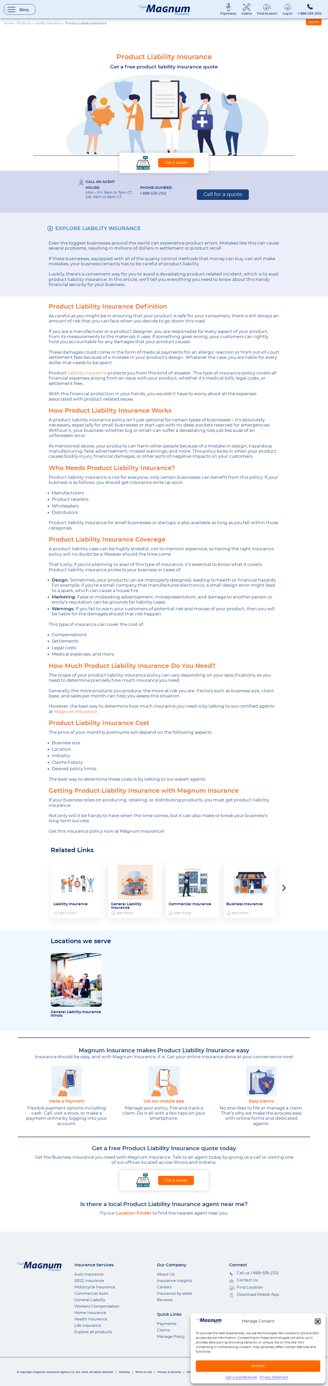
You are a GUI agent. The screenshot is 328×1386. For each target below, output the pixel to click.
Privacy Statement (274, 1377)
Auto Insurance (89, 1274)
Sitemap (124, 1372)
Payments (228, 13)
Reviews (164, 1300)
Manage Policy (171, 1337)
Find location (267, 13)
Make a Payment (67, 1101)
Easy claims (261, 1101)
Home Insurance (90, 1313)
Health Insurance (90, 1319)
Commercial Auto (91, 1294)
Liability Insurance (48, 23)
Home (9, 23)
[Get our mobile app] (163, 1081)
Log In (287, 13)
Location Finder (133, 1213)
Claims (246, 13)
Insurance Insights (174, 1281)
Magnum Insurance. (76, 711)
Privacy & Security (169, 1372)
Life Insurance (87, 1326)
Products (24, 23)
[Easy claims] (261, 1081)
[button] (317, 1321)
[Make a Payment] (67, 1081)
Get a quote (176, 163)
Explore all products (93, 1332)
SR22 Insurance (89, 1281)
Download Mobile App (258, 1295)
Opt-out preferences (241, 1377)
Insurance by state (174, 1294)
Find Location (250, 1287)
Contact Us (247, 1280)
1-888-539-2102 (310, 13)
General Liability (89, 1300)
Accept (258, 1366)
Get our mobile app (164, 1101)
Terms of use (143, 1372)
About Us (166, 1274)
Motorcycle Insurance (94, 1287)
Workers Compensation (96, 1306)
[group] (77, 890)
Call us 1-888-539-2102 (258, 1273)
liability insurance (87, 373)
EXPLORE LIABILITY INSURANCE (98, 228)
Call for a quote (222, 194)
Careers (164, 1287)
